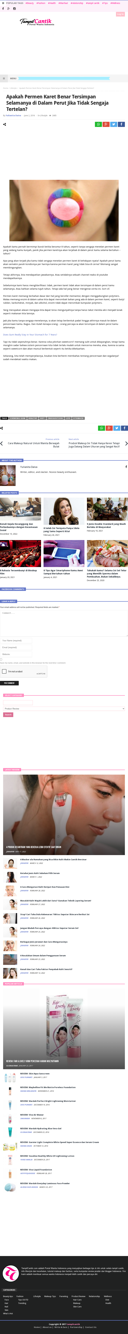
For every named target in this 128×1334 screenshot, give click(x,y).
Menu (13, 78)
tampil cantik (93, 3)
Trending (22, 1303)
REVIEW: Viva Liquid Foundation (36, 1170)
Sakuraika (25, 1119)
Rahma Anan (26, 1146)
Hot (42, 418)
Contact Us (90, 1327)
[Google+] (9, 9)
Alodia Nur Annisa (29, 1187)
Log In (120, 14)
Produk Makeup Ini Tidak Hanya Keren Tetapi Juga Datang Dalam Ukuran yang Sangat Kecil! (94, 443)
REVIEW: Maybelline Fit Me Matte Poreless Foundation (48, 1087)
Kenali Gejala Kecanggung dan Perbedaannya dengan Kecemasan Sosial (19, 527)
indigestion (55, 418)
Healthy (33, 418)
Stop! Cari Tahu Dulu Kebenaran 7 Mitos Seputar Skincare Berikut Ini (54, 914)
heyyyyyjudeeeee (27, 1173)
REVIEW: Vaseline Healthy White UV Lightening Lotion (47, 1156)
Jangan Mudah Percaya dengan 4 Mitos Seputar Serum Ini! (49, 928)
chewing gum (17, 418)
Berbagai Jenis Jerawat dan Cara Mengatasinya (43, 942)
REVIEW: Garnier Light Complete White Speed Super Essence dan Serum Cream (59, 1142)
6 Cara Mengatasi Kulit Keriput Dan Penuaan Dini (44, 887)
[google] (106, 124)
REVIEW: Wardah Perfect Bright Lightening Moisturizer (48, 1101)
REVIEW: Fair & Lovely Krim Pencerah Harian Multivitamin (32, 1061)
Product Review (78, 1296)
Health (52, 3)
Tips (106, 3)
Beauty (30, 3)
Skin (6, 1310)
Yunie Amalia (26, 1160)
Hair (6, 1303)
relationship (77, 3)
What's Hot (8, 1313)
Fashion (41, 3)
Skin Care (77, 1306)
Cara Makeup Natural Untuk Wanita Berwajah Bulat (33, 443)
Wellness (116, 3)
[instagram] (14, 9)
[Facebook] (3, 9)
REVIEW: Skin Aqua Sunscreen (34, 1073)
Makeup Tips (50, 1296)
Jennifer (10, 852)
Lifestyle (13, 88)
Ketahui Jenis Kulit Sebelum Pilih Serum (40, 873)
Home (5, 88)
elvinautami (12, 1066)
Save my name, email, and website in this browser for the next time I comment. (33, 663)
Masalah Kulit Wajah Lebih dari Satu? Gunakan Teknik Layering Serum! (55, 901)
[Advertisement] (64, 50)
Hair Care (77, 1300)
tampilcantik (73, 1324)
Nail (6, 1306)
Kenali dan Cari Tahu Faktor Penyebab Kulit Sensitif (46, 969)
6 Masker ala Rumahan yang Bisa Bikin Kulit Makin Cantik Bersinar (53, 859)
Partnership (76, 1327)
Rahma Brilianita (28, 1091)
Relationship (94, 1296)
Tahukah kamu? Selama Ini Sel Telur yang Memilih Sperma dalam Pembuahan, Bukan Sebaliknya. (106, 573)
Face (7, 1300)
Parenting (63, 1296)
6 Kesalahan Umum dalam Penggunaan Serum (43, 955)
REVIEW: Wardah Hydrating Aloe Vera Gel (40, 1128)
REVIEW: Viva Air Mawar (32, 1115)
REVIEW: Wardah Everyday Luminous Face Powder (45, 1183)
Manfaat (64, 3)
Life (68, 418)
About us (47, 1327)
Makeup (76, 1303)
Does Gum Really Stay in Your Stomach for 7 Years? (30, 334)
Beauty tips (8, 1296)
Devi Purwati (26, 1077)
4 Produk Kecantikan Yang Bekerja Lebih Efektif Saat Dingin (33, 847)
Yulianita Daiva (13, 115)
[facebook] (121, 124)
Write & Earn (60, 1327)
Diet (107, 1300)
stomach (78, 418)
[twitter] (113, 124)
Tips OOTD (23, 1300)
